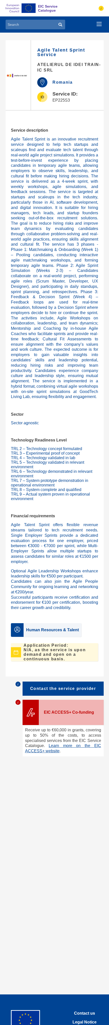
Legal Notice (84, 1022)
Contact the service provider (63, 688)
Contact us (84, 1013)
